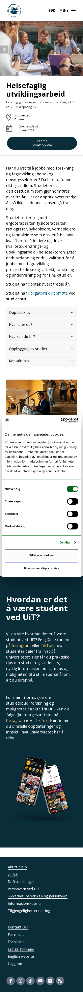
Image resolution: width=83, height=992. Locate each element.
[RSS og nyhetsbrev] (60, 981)
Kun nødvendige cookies (41, 568)
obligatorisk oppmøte (48, 293)
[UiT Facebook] (10, 981)
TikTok (47, 645)
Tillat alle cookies (41, 555)
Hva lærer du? (20, 324)
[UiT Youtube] (40, 981)
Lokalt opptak (42, 142)
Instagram (21, 645)
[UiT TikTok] (30, 981)
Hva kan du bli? (22, 336)
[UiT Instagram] (20, 981)
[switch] (72, 501)
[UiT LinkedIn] (50, 981)
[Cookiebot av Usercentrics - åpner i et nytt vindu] (60, 420)
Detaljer (65, 542)
